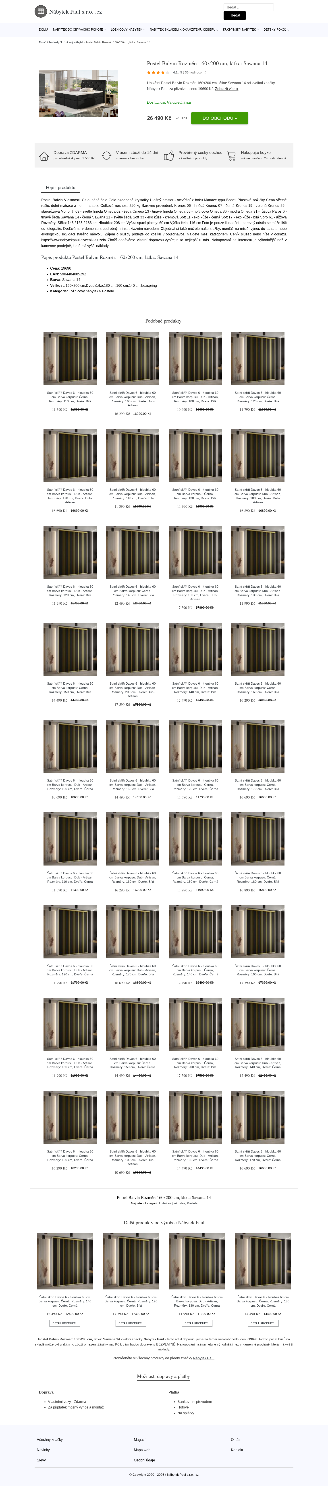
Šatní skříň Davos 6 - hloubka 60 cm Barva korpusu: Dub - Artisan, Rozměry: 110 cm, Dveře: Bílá (132, 494)
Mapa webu (143, 1450)
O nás (235, 1440)
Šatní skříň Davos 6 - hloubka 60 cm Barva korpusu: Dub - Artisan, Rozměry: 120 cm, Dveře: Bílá (70, 591)
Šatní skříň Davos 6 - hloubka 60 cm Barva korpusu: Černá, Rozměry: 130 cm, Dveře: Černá (195, 877)
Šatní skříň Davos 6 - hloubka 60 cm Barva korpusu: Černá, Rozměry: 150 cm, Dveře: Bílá (70, 688)
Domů (43, 29)
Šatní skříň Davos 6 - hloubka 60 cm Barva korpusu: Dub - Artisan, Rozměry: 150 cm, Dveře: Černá (195, 1155)
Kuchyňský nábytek (239, 29)
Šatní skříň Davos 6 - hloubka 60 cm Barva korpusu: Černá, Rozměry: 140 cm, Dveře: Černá (195, 970)
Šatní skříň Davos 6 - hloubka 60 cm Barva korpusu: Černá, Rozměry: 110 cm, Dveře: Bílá (70, 397)
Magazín (140, 1440)
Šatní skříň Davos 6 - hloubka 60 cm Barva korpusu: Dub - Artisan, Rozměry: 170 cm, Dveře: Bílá (132, 970)
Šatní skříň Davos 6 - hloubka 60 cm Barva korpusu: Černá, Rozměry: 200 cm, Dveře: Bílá (195, 1063)
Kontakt (237, 1450)
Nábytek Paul (157, 89)
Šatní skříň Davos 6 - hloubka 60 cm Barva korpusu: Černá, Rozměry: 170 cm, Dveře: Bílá (258, 784)
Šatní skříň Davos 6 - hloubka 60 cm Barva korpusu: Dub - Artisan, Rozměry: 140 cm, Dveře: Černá (258, 1063)
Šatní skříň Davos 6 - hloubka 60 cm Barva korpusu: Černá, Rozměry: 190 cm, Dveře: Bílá (258, 970)
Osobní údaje (144, 1460)
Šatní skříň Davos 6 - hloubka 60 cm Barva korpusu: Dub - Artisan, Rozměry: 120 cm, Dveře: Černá (70, 970)
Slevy (41, 1460)
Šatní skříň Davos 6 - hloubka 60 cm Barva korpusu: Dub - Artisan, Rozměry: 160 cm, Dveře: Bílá (132, 877)
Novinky (43, 1450)
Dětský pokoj (275, 29)
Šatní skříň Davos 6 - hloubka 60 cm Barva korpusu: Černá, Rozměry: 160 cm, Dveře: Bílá (258, 688)
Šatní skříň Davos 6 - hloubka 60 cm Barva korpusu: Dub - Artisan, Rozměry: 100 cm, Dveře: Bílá (195, 397)
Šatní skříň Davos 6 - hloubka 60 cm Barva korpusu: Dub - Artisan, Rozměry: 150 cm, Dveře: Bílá (132, 784)
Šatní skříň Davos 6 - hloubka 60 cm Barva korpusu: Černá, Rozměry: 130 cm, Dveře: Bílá (195, 494)
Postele (192, 1203)
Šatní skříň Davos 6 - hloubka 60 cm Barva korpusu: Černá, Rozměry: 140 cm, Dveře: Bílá (133, 591)
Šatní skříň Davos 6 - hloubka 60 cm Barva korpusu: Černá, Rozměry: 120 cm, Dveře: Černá (195, 784)
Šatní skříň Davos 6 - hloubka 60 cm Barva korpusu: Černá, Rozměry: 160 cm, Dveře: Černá (70, 1155)
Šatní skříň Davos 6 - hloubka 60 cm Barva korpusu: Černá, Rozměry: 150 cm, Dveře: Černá (133, 1063)
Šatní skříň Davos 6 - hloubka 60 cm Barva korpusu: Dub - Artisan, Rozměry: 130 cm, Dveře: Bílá (258, 591)
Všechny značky (50, 1440)
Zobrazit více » (226, 89)
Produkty (53, 42)
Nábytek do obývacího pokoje (78, 29)
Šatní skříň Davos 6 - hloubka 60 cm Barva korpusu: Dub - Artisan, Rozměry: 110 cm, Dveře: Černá (70, 877)
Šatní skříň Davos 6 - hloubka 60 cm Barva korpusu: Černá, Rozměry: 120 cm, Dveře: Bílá (258, 397)
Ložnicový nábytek (126, 29)
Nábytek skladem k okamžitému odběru (182, 29)
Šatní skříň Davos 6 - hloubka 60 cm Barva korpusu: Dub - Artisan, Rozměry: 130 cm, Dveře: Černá (70, 1063)
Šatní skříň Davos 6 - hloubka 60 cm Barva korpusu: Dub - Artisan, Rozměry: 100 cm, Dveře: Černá (70, 784)
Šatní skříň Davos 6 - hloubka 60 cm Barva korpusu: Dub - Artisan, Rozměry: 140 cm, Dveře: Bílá (195, 688)
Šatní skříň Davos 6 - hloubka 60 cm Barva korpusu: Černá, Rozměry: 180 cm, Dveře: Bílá (258, 877)
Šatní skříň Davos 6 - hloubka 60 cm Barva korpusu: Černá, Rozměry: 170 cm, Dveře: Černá (258, 1155)
